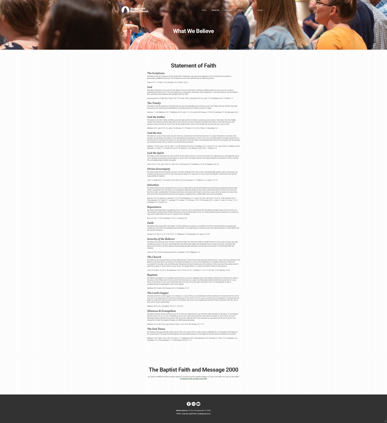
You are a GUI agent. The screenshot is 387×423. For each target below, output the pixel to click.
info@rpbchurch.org (203, 414)
